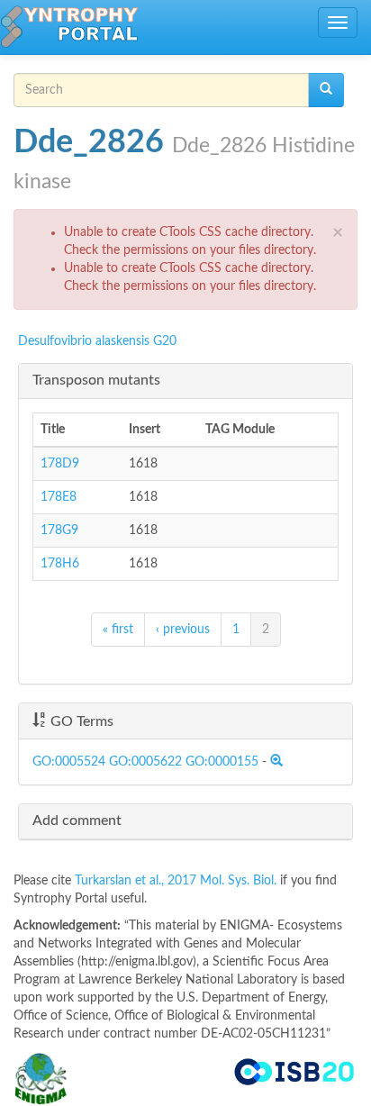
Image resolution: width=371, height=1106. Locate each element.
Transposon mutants (96, 380)
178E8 (59, 497)
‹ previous (183, 629)
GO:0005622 (145, 762)
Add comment (77, 820)
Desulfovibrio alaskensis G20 (97, 341)
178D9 (60, 464)
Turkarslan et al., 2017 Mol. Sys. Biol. (177, 881)
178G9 (59, 530)
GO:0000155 (222, 762)
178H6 (60, 564)
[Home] (69, 27)
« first (118, 629)
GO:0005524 (68, 762)
